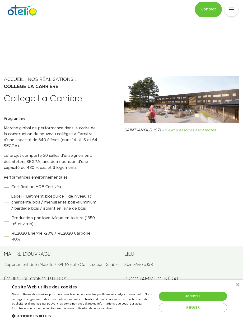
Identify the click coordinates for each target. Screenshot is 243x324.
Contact (208, 9)
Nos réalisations (50, 79)
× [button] (237, 285)
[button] (82, 316)
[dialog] (121, 302)
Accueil (14, 79)
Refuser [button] (193, 307)
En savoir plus (124, 308)
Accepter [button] (193, 296)
